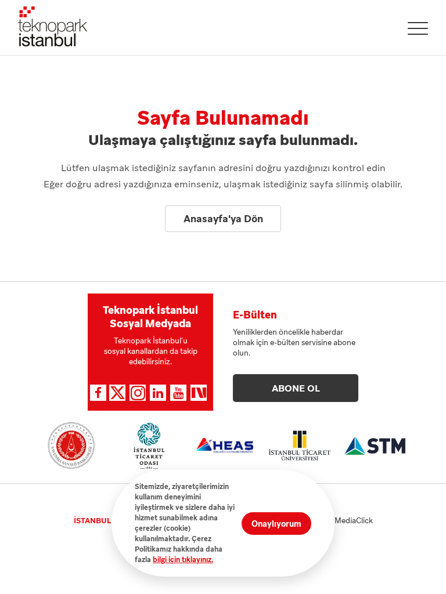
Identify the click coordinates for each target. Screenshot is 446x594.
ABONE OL (296, 388)
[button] (418, 28)
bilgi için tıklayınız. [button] (183, 559)
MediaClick (353, 521)
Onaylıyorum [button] (276, 524)
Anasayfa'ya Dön (223, 218)
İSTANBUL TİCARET (109, 521)
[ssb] (71, 445)
